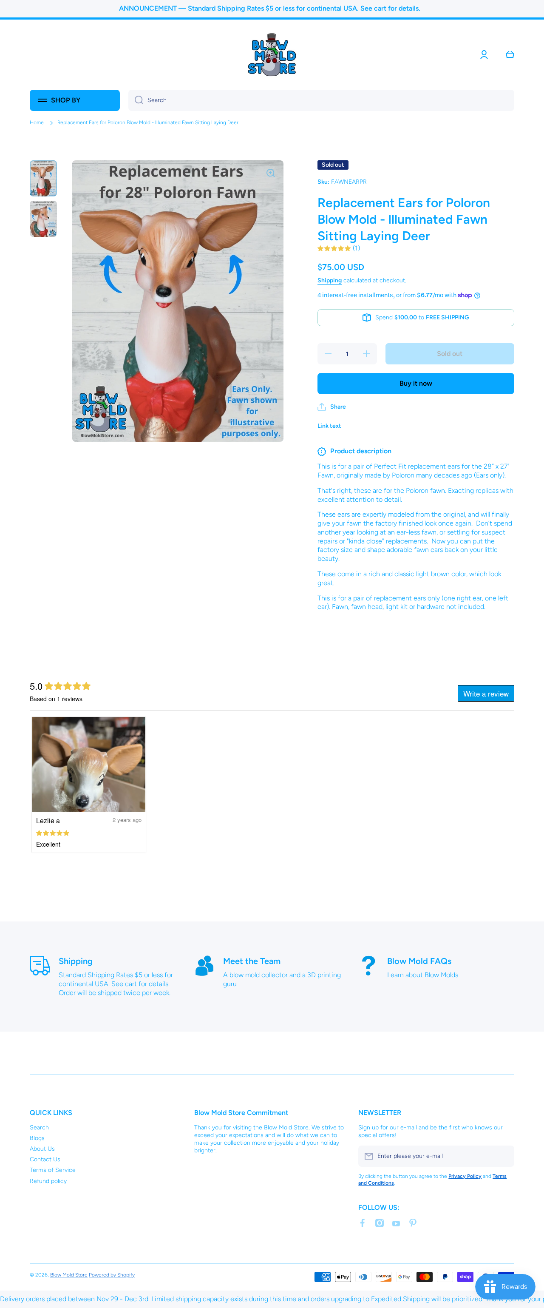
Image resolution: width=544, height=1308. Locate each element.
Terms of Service (53, 1170)
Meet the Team (251, 961)
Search (39, 1127)
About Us (42, 1148)
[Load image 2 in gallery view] (43, 219)
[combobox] (321, 100)
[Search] (135, 100)
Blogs (37, 1138)
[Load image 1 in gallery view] (43, 178)
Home (37, 122)
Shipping (329, 280)
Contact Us (45, 1159)
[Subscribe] (503, 1156)
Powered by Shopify (112, 1275)
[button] (510, 54)
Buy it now (416, 383)
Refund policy (48, 1181)
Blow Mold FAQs (419, 961)
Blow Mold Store (69, 1275)
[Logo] (272, 54)
